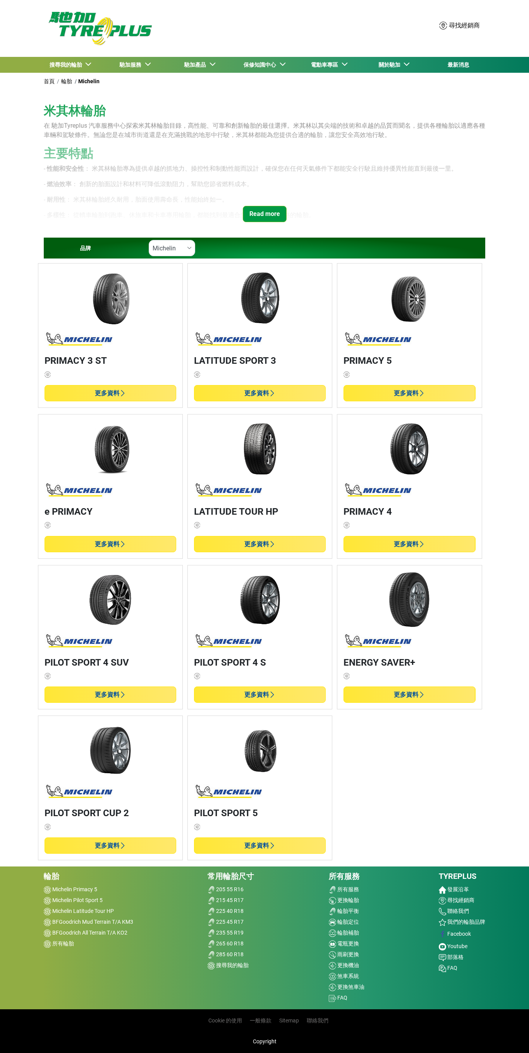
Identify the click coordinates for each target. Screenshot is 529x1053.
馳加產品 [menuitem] (196, 65)
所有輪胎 (62, 943)
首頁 (49, 81)
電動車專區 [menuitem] (325, 65)
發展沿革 (457, 889)
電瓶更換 (347, 943)
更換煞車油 (350, 987)
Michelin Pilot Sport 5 (77, 900)
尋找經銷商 (460, 900)
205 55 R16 (229, 889)
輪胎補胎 (347, 933)
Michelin (89, 81)
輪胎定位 (347, 922)
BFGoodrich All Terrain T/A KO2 (89, 933)
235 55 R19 (229, 933)
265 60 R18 (229, 943)
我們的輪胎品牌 (465, 922)
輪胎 (66, 81)
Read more (264, 213)
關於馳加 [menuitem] (391, 65)
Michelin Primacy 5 (74, 889)
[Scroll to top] (508, 1036)
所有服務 (344, 876)
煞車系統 (347, 976)
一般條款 (260, 1020)
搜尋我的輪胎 (232, 965)
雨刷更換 (347, 954)
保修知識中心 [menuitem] (261, 65)
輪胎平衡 (347, 911)
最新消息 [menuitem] (458, 65)
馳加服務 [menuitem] (132, 65)
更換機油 (347, 965)
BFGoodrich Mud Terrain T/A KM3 (92, 922)
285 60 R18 (229, 954)
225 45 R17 (229, 922)
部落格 (455, 957)
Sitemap (289, 1020)
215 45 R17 (229, 900)
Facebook (458, 934)
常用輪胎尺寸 (231, 876)
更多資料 (107, 393)
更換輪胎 (347, 900)
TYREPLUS (457, 876)
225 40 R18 (229, 911)
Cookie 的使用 (225, 1020)
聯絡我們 (457, 911)
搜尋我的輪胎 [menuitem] (67, 65)
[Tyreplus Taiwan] (98, 28)
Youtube (456, 946)
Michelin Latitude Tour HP (82, 911)
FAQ (341, 998)
